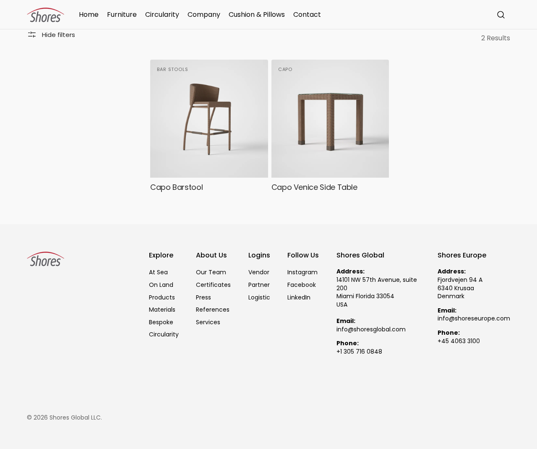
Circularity (164, 334)
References (212, 309)
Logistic (259, 297)
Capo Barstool (176, 187)
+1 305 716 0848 (359, 352)
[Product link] (209, 128)
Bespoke (161, 322)
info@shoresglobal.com (371, 329)
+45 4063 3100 (459, 341)
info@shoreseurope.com (474, 319)
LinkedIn (298, 297)
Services (208, 322)
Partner (259, 285)
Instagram (302, 272)
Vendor (258, 272)
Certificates (213, 285)
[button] (501, 14)
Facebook (301, 285)
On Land (161, 285)
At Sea (158, 272)
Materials (162, 309)
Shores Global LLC (75, 418)
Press (203, 297)
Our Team (211, 272)
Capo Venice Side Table (314, 187)
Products (162, 297)
